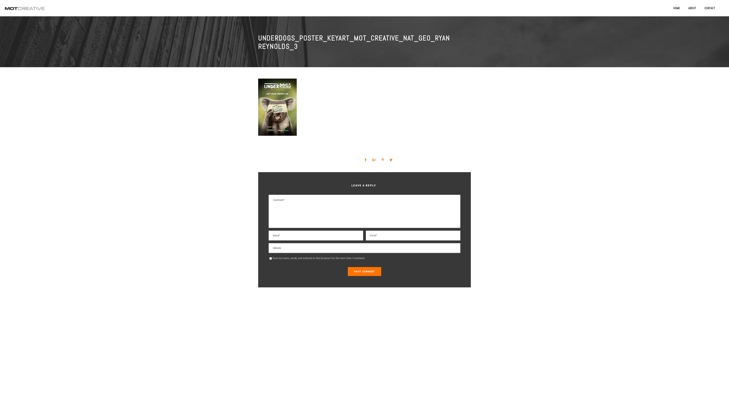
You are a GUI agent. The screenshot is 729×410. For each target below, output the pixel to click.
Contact (710, 8)
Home (676, 8)
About (692, 8)
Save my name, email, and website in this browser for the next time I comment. (318, 258)
